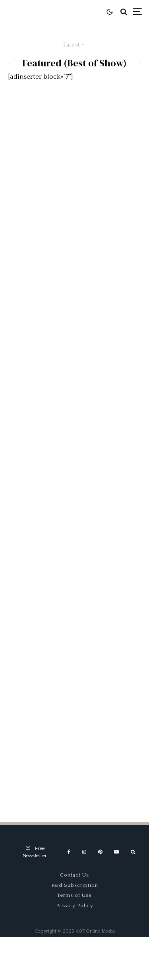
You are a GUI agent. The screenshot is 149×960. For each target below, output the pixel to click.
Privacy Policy (74, 905)
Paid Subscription (74, 885)
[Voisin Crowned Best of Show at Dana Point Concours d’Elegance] (74, 747)
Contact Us (74, 875)
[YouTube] (116, 852)
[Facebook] (69, 852)
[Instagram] (84, 852)
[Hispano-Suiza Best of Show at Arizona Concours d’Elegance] (74, 445)
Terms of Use (74, 895)
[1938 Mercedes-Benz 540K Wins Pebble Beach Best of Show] (74, 144)
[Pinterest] (100, 852)
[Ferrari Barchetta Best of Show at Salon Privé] (74, 546)
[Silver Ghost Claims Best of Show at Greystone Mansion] (74, 345)
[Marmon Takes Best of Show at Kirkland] (74, 647)
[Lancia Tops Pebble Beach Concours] (74, 244)
